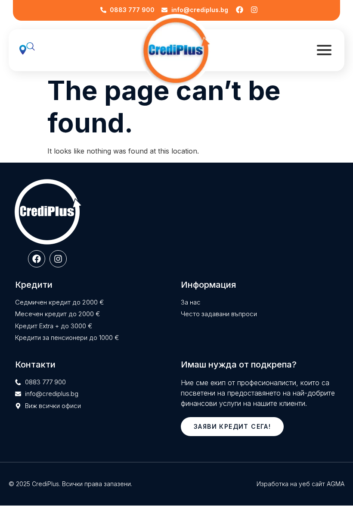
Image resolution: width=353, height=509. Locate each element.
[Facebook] (239, 10)
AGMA (335, 483)
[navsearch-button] (34, 50)
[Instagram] (254, 10)
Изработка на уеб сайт (291, 483)
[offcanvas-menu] (324, 50)
